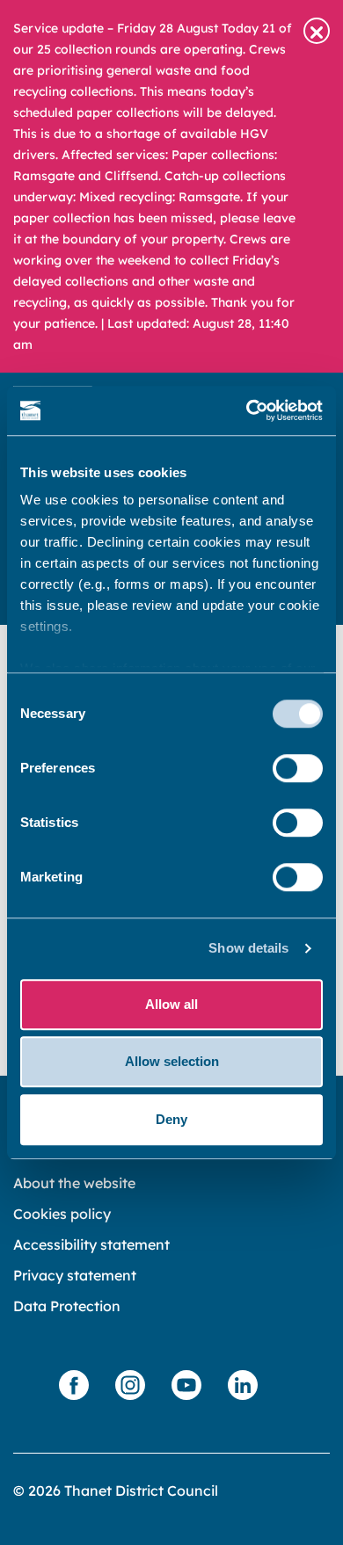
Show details (248, 947)
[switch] (298, 768)
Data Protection (66, 1306)
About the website (74, 1183)
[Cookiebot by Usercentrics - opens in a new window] (247, 410)
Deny (171, 1119)
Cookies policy (62, 1213)
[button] (316, 31)
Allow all (171, 1004)
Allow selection (172, 1061)
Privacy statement (74, 1275)
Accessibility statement (91, 1244)
